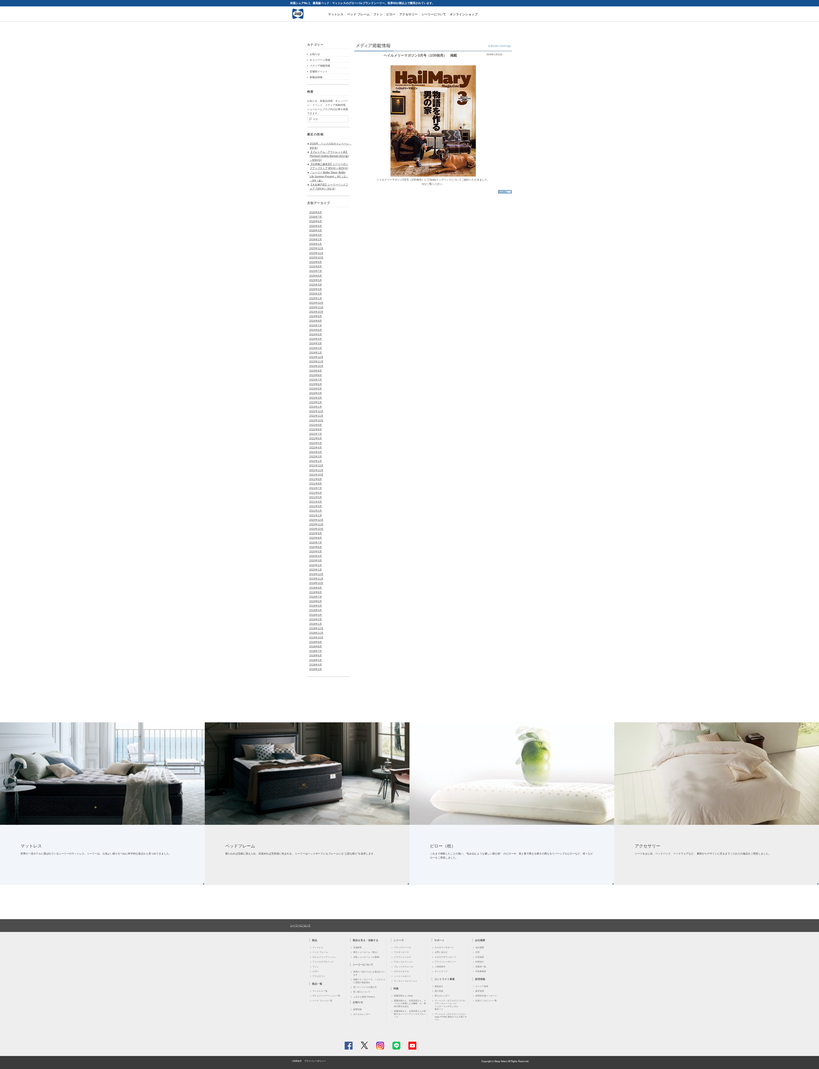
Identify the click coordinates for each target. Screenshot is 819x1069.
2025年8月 (315, 266)
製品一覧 (317, 984)
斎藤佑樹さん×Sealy (403, 995)
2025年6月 (315, 275)
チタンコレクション (403, 961)
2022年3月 (315, 452)
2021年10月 (316, 474)
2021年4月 (315, 501)
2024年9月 (315, 316)
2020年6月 (315, 547)
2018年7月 (315, 651)
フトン (378, 14)
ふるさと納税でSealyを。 (365, 996)
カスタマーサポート (444, 947)
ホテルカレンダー (361, 1014)
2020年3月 (315, 560)
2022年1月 (315, 461)
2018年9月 (315, 642)
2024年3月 (315, 343)
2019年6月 (315, 601)
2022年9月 (315, 425)
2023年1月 (315, 406)
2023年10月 (316, 366)
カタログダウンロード (445, 956)
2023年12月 (316, 357)
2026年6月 (315, 221)
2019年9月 (315, 587)
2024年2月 (315, 348)
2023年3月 (315, 397)
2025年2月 (315, 293)
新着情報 (357, 1009)
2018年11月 (316, 632)
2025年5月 (315, 280)
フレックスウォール (403, 966)
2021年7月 (315, 488)
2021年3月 (315, 506)
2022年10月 (316, 420)
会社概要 (479, 947)
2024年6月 (315, 330)
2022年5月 (315, 443)
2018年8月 (315, 646)
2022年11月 (316, 415)
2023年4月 (315, 393)
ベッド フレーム (358, 14)
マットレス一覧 (319, 990)
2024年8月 (315, 320)
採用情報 (480, 979)
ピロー (391, 14)
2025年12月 (316, 248)
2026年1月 (315, 243)
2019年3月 (315, 614)
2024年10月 (316, 311)
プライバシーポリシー (445, 961)
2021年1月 (315, 515)
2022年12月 (316, 411)
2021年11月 (316, 470)
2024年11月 (316, 307)
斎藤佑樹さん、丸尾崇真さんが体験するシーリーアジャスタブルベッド (410, 1013)
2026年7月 (315, 216)
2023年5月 (315, 388)
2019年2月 (315, 619)
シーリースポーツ (402, 976)
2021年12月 (316, 465)
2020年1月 (315, 569)
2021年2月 (315, 510)
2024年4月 (315, 338)
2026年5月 (315, 226)
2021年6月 (315, 492)
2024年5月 (315, 334)
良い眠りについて (361, 991)
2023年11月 (316, 361)
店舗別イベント (319, 71)
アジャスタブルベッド (323, 961)
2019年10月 (316, 583)
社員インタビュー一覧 (486, 1000)
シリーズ (399, 940)
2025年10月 (316, 257)
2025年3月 (315, 289)
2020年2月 (315, 565)
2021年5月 (315, 497)
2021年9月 (315, 479)
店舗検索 (357, 947)
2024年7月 (315, 325)
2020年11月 (316, 524)
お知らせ (315, 54)
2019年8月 (315, 592)
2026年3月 (315, 235)
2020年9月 (315, 533)
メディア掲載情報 (320, 65)
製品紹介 (439, 986)
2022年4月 (315, 447)
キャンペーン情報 (320, 59)
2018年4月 (315, 664)
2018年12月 (316, 628)
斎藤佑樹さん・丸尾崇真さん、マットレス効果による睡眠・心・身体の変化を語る (410, 1003)
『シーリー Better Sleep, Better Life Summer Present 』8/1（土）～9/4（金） (329, 176)
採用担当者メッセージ (486, 995)
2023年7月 (315, 379)
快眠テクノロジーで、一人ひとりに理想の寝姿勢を (369, 981)
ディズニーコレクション (405, 980)
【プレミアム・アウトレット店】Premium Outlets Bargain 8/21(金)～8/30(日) (329, 156)
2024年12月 (316, 302)
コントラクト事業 (444, 979)
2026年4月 (315, 230)
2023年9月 (315, 370)
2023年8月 (315, 375)
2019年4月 (315, 610)
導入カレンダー (442, 995)
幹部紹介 (479, 961)
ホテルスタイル (401, 971)
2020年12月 (316, 519)
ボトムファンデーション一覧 (326, 995)
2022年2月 (315, 456)
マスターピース (401, 952)
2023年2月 (315, 402)
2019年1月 (315, 623)
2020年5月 (315, 551)
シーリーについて (433, 14)
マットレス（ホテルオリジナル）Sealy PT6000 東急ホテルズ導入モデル (451, 1016)
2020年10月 (316, 528)
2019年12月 (316, 574)
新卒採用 (479, 990)
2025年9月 (315, 262)
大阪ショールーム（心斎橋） (367, 956)
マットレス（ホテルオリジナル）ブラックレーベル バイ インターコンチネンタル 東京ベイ (451, 1005)
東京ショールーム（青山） (366, 952)
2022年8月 (315, 429)
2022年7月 (315, 433)
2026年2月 (315, 239)
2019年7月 (315, 596)
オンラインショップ (464, 14)
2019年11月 (316, 578)
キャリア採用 (481, 986)
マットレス (336, 14)
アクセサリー (408, 14)
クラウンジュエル (402, 956)
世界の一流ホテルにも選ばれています (369, 973)
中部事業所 (480, 971)
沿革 (477, 952)
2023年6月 (315, 384)
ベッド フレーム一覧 (322, 1000)
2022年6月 (315, 438)
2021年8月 (315, 483)
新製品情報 (316, 77)
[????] (505, 192)
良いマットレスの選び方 (365, 987)
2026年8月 (315, 212)
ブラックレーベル (402, 947)
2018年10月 (316, 637)
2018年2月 (315, 669)
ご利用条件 (440, 966)
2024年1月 (315, 352)
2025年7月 (315, 271)
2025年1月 (315, 298)
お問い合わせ (441, 952)
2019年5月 (315, 605)
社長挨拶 (479, 956)
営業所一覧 (480, 966)
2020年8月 (315, 537)
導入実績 (439, 990)
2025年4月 (315, 284)
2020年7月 (315, 542)
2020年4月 (315, 556)
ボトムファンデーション (324, 956)
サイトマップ (441, 971)
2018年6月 (315, 655)
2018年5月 (315, 660)
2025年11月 (316, 253)
